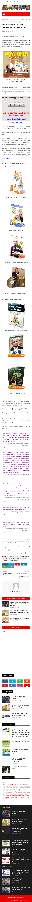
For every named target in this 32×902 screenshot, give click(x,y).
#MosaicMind (25, 795)
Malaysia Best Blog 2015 (19, 766)
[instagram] (14, 2)
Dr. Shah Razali (10, 556)
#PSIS (25, 794)
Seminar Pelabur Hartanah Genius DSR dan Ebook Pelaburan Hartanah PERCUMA (20, 604)
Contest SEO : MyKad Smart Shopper (20, 750)
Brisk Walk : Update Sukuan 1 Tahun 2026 (21, 879)
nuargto (5, 31)
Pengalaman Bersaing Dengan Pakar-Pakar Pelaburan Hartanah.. (19, 611)
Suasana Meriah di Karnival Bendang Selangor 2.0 (20, 706)
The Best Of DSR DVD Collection (17, 19)
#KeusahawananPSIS (9, 797)
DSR (17, 556)
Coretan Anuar (20, 897)
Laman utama (5, 19)
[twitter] (11, 2)
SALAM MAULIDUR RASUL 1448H (19, 697)
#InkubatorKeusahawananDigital (12, 795)
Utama (7, 900)
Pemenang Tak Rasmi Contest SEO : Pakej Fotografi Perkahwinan (21, 851)
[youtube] (27, 685)
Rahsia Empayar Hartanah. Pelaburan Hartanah (14, 558)
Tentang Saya (14, 900)
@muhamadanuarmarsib (10, 784)
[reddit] (27, 681)
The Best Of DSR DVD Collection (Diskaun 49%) (19, 619)
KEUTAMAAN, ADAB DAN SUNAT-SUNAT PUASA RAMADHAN (19, 759)
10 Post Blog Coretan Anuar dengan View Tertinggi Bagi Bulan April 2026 (20, 842)
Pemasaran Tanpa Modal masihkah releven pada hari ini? (20, 859)
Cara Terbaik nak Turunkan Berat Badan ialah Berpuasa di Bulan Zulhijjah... (20, 872)
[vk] (12, 685)
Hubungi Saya (23, 900)
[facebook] (7, 2)
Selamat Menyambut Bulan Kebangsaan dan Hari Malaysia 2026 (20, 715)
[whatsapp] (19, 681)
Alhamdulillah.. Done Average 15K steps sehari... (21, 888)
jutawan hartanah (24, 556)
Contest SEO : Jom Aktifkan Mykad (20, 742)
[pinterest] (17, 2)
